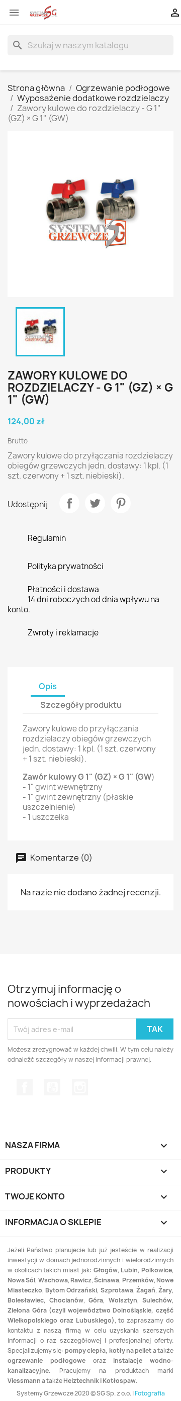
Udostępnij (69, 503)
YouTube (52, 1087)
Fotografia (150, 1393)
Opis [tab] (48, 686)
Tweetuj (95, 503)
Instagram (80, 1087)
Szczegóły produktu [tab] (81, 704)
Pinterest (121, 503)
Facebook (25, 1087)
